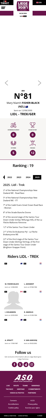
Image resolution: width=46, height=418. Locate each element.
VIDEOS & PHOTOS (17, 393)
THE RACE (9, 389)
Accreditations (13, 404)
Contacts (13, 400)
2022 (9, 177)
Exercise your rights (32, 408)
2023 (19, 177)
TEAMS (25, 386)
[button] (39, 2)
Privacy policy (32, 404)
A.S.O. (33, 400)
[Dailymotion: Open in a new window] (25, 364)
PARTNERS (32, 393)
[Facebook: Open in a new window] (14, 364)
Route (16, 386)
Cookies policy (13, 408)
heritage (21, 389)
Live (8, 386)
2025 (37, 177)
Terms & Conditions (10, 416)
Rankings (36, 386)
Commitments (34, 389)
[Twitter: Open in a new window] (20, 364)
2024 (28, 177)
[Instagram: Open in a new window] (31, 364)
